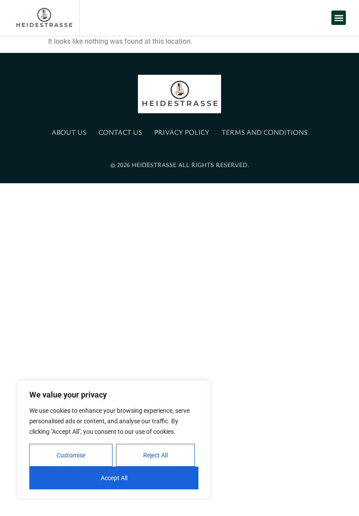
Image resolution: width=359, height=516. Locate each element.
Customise (70, 455)
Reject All (155, 455)
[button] (338, 17)
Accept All (114, 477)
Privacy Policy (181, 132)
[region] (114, 439)
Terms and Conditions (264, 132)
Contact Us (120, 132)
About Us (69, 132)
